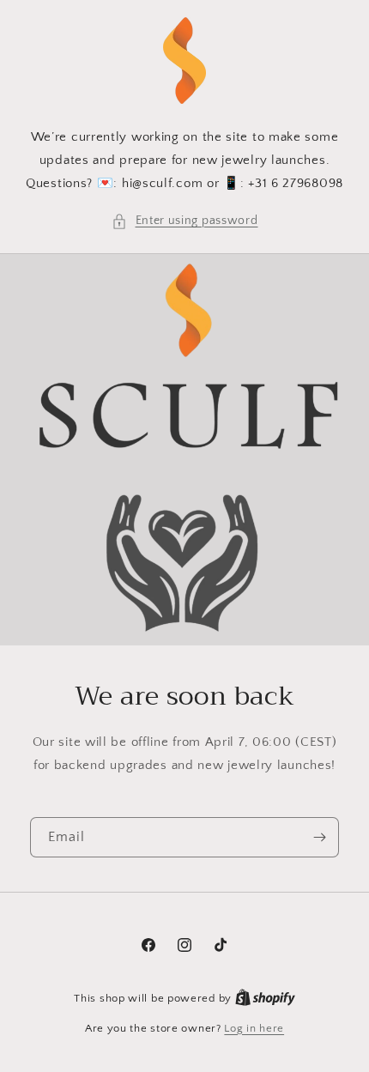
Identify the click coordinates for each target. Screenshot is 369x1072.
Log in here (254, 1028)
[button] (185, 221)
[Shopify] (265, 998)
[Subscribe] (319, 837)
